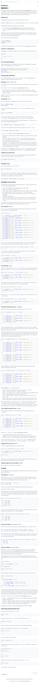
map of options (21, 87)
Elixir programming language (25, 681)
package (4, 51)
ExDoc (14, 681)
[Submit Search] (4, 2)
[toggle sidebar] (1, 2)
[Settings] (37, 1)
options (6, 387)
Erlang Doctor (28, 10)
